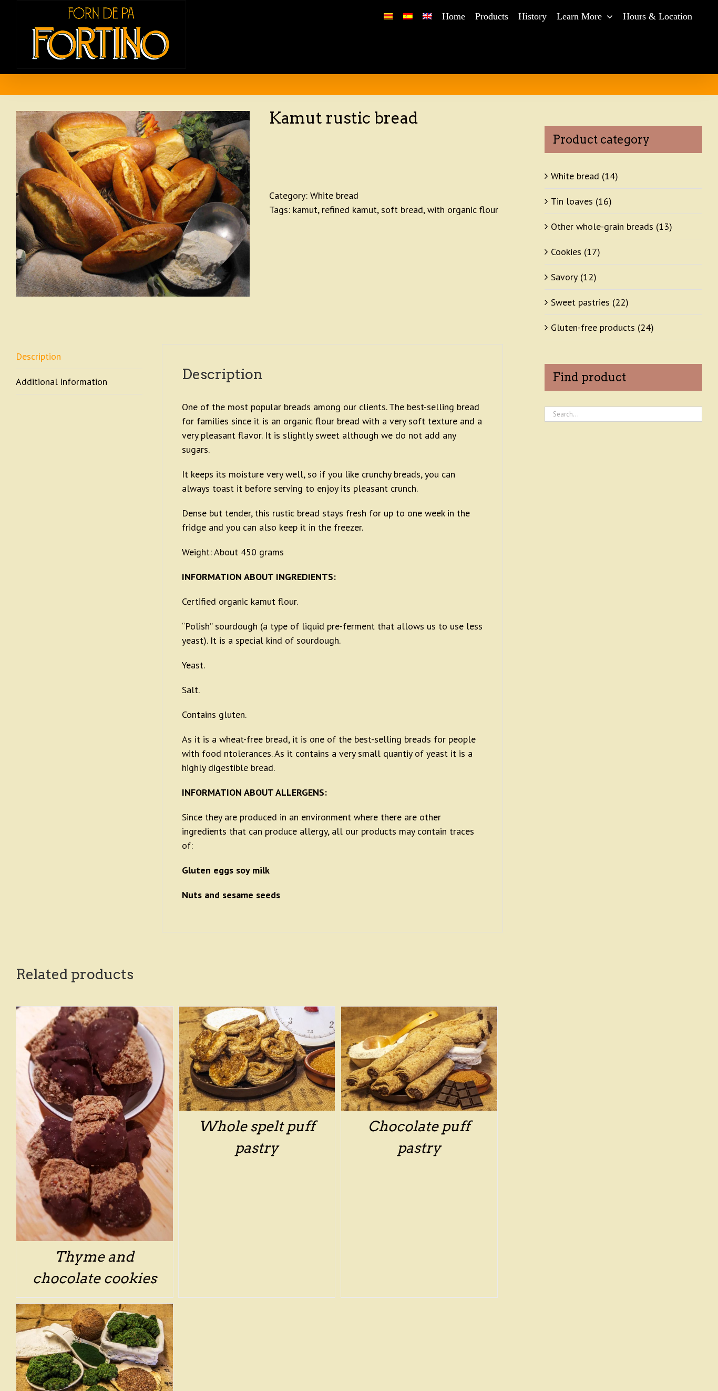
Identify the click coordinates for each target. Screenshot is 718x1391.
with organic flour (462, 210)
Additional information (61, 381)
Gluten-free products (593, 327)
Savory (564, 277)
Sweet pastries (580, 302)
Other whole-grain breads (602, 226)
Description (38, 356)
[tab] (79, 356)
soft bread (402, 210)
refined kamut (349, 210)
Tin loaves (572, 201)
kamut (305, 210)
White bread (334, 195)
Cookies (566, 252)
